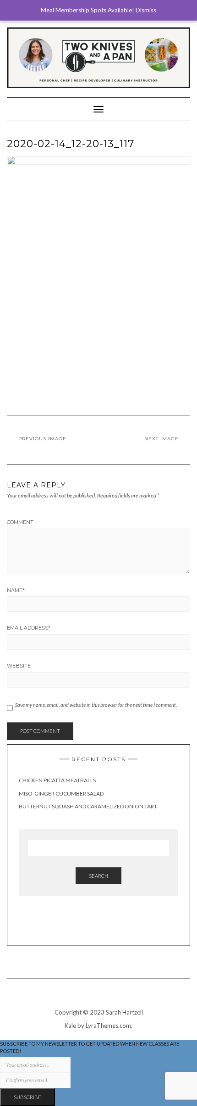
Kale (70, 1025)
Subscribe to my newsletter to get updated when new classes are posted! (89, 1047)
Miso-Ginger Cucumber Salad (61, 793)
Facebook (92, 924)
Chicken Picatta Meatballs (57, 780)
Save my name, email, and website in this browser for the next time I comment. (96, 705)
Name (16, 590)
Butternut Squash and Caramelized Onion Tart (88, 806)
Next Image (161, 439)
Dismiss (146, 10)
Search (98, 876)
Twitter (118, 924)
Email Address (28, 628)
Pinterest (105, 924)
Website (19, 666)
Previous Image (42, 439)
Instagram (79, 924)
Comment (20, 522)
